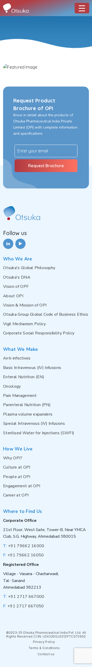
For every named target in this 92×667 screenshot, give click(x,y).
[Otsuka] (16, 8)
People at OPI (16, 477)
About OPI (13, 296)
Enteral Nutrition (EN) (23, 377)
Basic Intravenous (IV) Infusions (32, 367)
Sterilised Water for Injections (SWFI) (38, 433)
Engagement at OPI (21, 486)
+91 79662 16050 (23, 555)
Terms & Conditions (44, 648)
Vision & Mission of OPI (25, 305)
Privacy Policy (44, 642)
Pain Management (20, 395)
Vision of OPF (16, 286)
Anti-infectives (17, 358)
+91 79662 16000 (23, 546)
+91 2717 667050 (23, 606)
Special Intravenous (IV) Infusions (34, 423)
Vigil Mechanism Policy (24, 324)
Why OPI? (12, 458)
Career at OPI (16, 495)
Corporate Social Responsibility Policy (38, 333)
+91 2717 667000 (23, 596)
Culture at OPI (16, 467)
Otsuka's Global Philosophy (29, 268)
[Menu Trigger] (82, 8)
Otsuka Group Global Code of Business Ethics (45, 314)
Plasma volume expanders (27, 414)
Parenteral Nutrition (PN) (27, 405)
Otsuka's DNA (16, 277)
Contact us (46, 654)
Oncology (12, 386)
